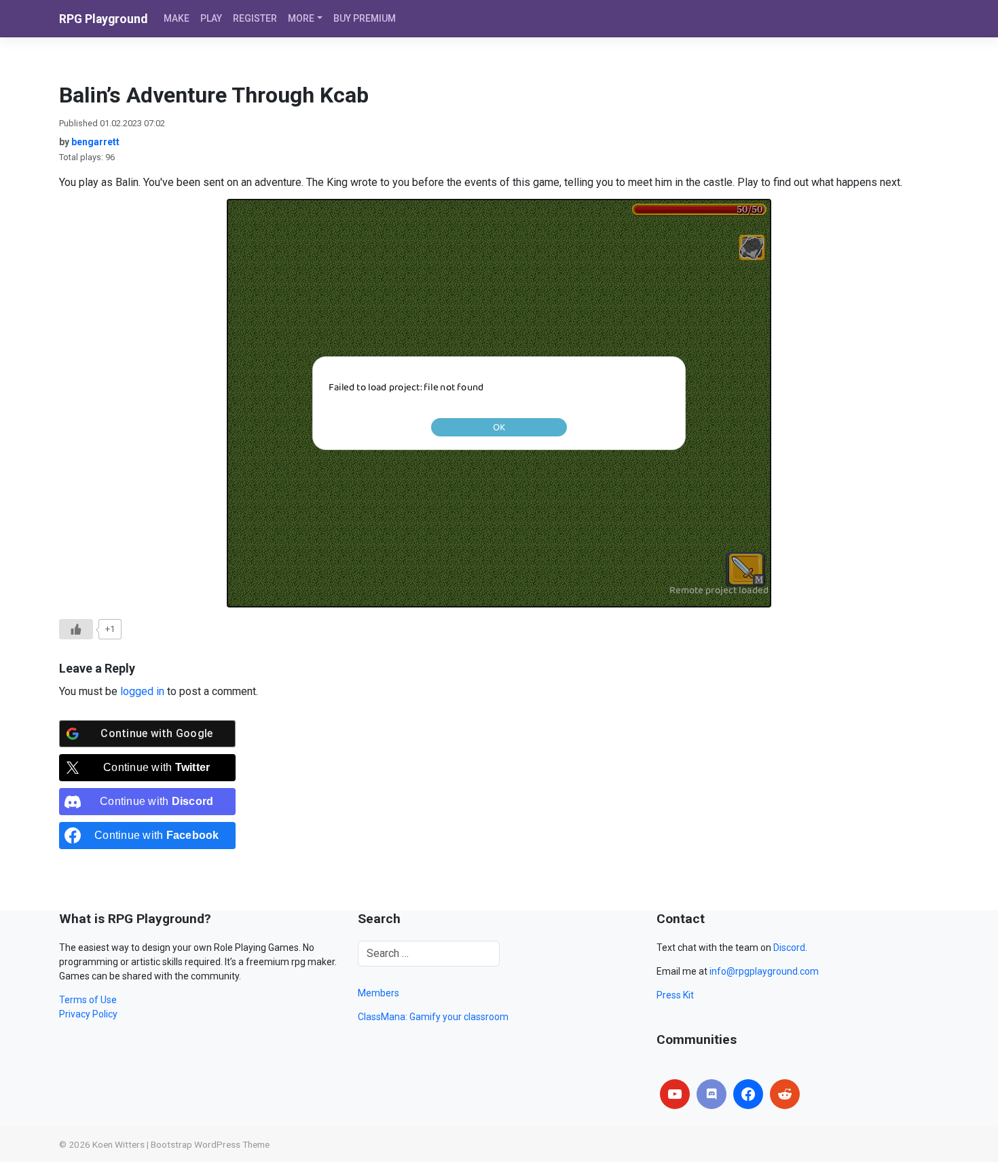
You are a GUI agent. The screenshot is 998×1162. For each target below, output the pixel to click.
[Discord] (711, 1094)
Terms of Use (88, 999)
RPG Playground (103, 19)
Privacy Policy (88, 1014)
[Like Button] (76, 629)
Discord (789, 947)
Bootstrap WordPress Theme (210, 1144)
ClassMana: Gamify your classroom (433, 1016)
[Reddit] (784, 1094)
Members (378, 993)
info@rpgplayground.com (764, 971)
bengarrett (95, 141)
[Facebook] (748, 1094)
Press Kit (675, 995)
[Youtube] (675, 1094)
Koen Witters (118, 1144)
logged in (142, 691)
